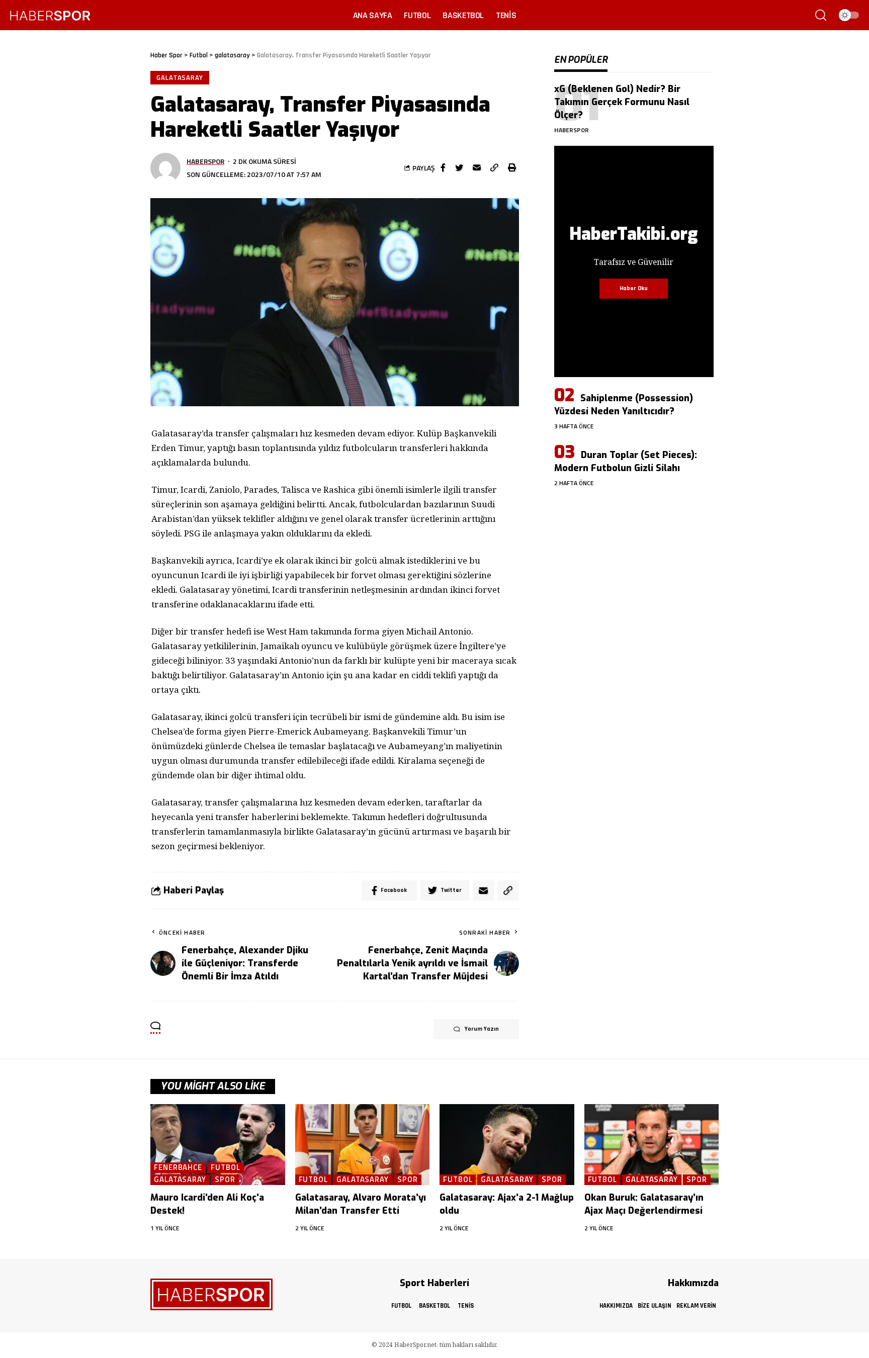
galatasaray (179, 77)
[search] (820, 15)
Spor (225, 1179)
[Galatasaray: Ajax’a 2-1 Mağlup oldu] (507, 1144)
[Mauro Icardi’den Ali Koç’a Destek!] (217, 1144)
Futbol (225, 1167)
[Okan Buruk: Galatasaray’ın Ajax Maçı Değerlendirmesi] (651, 1144)
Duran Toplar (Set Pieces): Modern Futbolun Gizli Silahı (625, 461)
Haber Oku (634, 288)
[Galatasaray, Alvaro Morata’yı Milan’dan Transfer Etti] (362, 1144)
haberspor (205, 161)
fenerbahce (178, 1167)
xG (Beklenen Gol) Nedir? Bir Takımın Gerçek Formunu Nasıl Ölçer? (621, 102)
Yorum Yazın (482, 1029)
